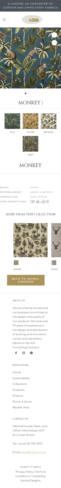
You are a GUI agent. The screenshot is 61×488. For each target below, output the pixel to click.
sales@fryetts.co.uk (33, 452)
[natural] (16, 262)
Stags (54, 269)
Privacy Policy (24, 471)
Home (17, 372)
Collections (20, 383)
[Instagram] (23, 352)
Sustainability (21, 378)
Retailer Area (21, 407)
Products (18, 389)
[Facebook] (16, 352)
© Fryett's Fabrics (30, 467)
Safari (17, 269)
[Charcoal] (54, 262)
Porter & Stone (22, 401)
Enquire (18, 395)
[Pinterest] (31, 352)
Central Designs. (30, 480)
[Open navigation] (4, 19)
